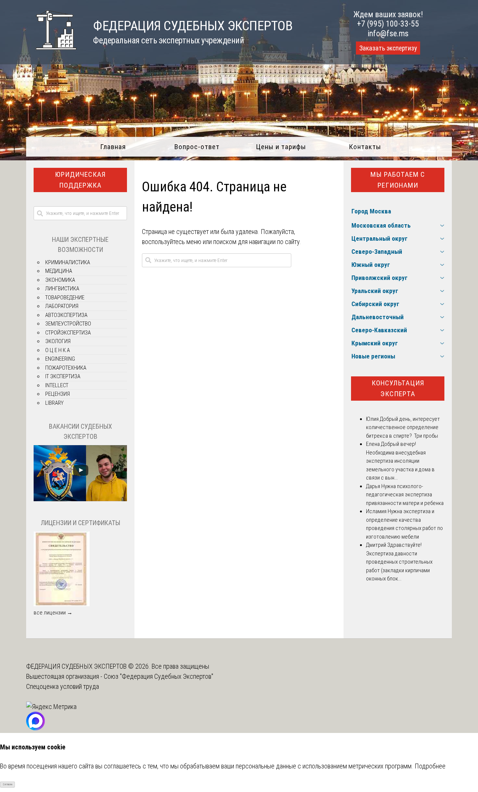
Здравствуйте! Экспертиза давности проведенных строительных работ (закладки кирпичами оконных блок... (399, 562)
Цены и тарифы (281, 146)
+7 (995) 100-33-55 (388, 23)
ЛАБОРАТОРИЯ (61, 306)
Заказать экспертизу (388, 48)
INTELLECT (56, 385)
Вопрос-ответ (197, 146)
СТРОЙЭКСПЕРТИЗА (68, 332)
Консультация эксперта (398, 388)
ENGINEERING (60, 358)
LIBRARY (54, 403)
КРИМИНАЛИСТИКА (67, 262)
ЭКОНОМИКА (60, 280)
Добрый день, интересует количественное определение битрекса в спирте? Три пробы (403, 427)
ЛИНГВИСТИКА (62, 288)
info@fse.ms (388, 33)
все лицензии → (53, 612)
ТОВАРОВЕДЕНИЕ (64, 297)
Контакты (365, 146)
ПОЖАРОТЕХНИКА (65, 367)
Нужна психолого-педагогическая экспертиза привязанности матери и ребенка (405, 494)
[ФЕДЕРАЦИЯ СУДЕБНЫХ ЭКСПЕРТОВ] (51, 54)
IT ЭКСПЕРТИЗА (62, 376)
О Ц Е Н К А (57, 350)
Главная (113, 146)
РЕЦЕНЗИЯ (57, 394)
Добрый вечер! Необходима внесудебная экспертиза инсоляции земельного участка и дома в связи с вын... (400, 461)
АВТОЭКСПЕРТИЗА (66, 315)
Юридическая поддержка (80, 179)
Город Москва (371, 211)
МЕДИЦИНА (58, 271)
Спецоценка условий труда (62, 686)
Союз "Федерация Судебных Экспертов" (158, 676)
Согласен (7, 784)
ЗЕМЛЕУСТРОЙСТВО (68, 323)
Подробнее (430, 766)
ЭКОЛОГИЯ (58, 341)
